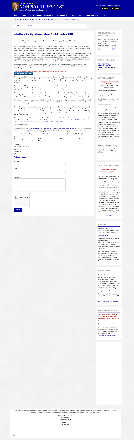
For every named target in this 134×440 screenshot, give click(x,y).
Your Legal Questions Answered (41, 15)
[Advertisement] (109, 373)
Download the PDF (104, 66)
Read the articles (104, 64)
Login (100, 68)
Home (16, 15)
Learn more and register (109, 156)
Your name (17, 161)
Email (15, 168)
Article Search (77, 15)
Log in (97, 5)
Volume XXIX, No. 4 (29, 26)
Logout (103, 5)
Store (104, 15)
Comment (17, 177)
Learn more (109, 215)
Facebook (116, 8)
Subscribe (110, 5)
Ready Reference (92, 15)
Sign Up (107, 68)
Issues (20, 26)
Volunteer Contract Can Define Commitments (66, 19)
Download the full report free (106, 335)
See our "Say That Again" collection (108, 301)
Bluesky (105, 8)
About (24, 15)
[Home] (43, 6)
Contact (117, 5)
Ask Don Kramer (62, 15)
